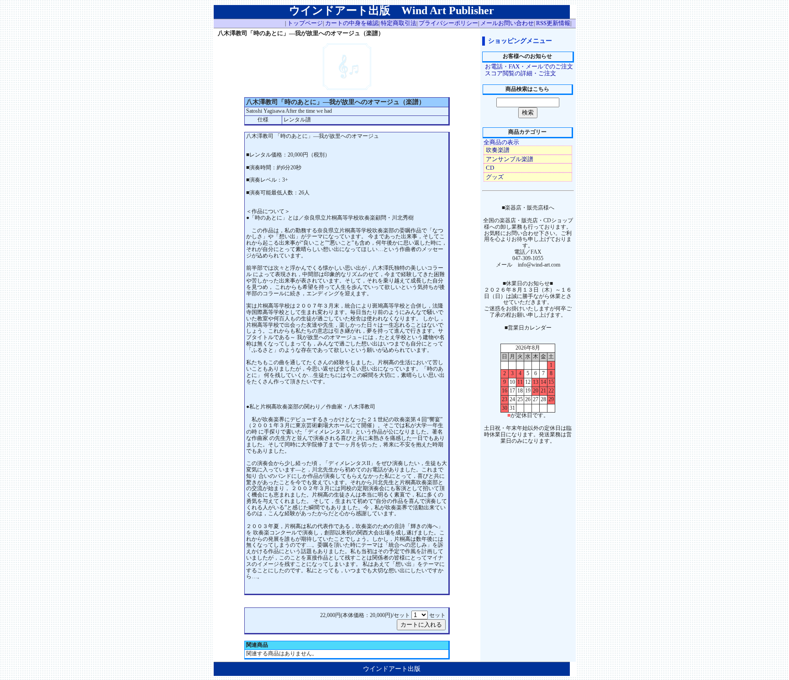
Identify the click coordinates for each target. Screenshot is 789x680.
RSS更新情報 (553, 23)
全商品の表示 (501, 142)
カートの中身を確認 (352, 23)
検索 (528, 112)
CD (490, 167)
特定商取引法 (398, 23)
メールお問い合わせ (507, 23)
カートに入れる (421, 624)
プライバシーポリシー (448, 23)
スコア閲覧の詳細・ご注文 (520, 73)
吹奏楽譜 (498, 149)
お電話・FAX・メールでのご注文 (529, 66)
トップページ (305, 23)
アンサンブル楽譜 (509, 159)
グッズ (495, 176)
